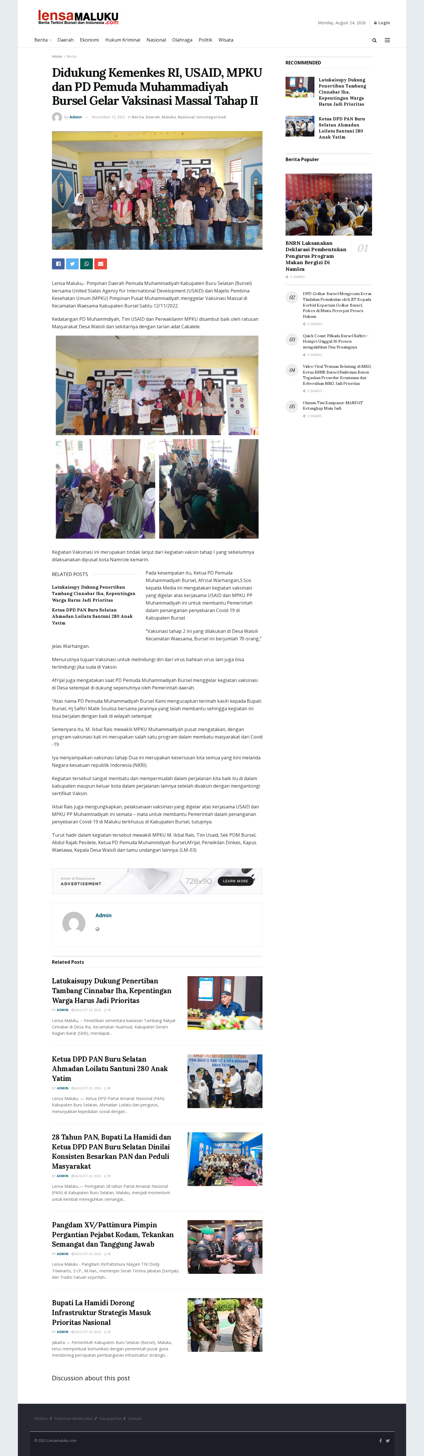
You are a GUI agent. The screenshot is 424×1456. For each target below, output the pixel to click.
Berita (41, 40)
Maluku (169, 117)
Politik (205, 40)
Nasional (156, 40)
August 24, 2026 (87, 1010)
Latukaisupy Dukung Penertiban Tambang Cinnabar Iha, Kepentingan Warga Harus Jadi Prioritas (94, 593)
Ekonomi (89, 40)
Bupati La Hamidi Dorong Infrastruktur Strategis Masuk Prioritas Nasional (101, 1312)
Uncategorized (211, 117)
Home (57, 56)
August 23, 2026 (87, 1088)
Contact (134, 1418)
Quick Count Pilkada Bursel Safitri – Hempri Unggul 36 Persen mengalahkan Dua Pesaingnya (336, 341)
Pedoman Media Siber (74, 1418)
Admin (76, 117)
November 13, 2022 (108, 117)
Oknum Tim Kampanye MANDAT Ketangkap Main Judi (333, 405)
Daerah (65, 40)
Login (383, 22)
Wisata (226, 40)
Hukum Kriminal (122, 40)
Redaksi (41, 1418)
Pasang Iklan (111, 1418)
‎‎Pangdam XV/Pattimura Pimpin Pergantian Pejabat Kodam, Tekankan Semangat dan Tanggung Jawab (113, 1234)
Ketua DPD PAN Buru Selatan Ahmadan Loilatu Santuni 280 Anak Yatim (92, 616)
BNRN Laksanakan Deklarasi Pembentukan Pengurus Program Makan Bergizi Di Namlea (316, 256)
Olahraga (182, 40)
